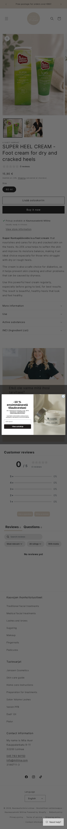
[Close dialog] (63, 396)
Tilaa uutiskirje (17, 426)
